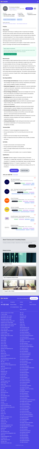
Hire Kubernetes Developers (25, 353)
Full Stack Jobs (4, 441)
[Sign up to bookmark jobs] (35, 8)
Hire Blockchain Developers (25, 430)
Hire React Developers (24, 375)
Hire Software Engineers (24, 329)
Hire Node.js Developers (24, 396)
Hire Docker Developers (24, 366)
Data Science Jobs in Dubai (6, 317)
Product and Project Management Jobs (8, 364)
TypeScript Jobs (4, 421)
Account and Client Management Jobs (8, 433)
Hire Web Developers (24, 442)
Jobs (2, 302)
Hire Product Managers (24, 409)
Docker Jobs (3, 384)
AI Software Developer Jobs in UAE (8, 320)
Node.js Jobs (3, 413)
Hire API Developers (24, 361)
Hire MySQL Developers (24, 391)
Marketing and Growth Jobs (6, 442)
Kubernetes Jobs (4, 371)
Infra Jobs (3, 429)
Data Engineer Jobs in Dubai (6, 316)
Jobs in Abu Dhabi (4, 329)
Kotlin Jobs (22, 322)
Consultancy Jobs (4, 403)
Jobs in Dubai (3, 337)
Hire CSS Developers (24, 393)
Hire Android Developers (24, 411)
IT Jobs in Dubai (4, 314)
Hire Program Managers (24, 419)
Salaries (21, 304)
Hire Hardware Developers (25, 432)
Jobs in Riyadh (3, 338)
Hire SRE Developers (24, 427)
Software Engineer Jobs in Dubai (7, 312)
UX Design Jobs (4, 438)
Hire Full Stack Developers (25, 424)
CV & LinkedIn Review (14, 307)
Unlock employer (12, 8)
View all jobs (15, 174)
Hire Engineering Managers (25, 407)
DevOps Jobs (3, 356)
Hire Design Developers (24, 438)
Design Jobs (22, 324)
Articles (21, 302)
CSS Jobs (3, 410)
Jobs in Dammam (4, 346)
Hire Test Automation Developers (26, 414)
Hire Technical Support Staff (25, 362)
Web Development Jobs (24, 327)
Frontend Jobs (3, 400)
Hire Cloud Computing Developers (26, 335)
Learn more (32, 246)
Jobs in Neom (3, 342)
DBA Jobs (22, 319)
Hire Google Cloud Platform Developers (27, 399)
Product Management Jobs (6, 426)
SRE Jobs (22, 312)
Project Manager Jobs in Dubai (7, 330)
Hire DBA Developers (24, 433)
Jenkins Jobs (3, 420)
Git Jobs (2, 389)
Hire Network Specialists (24, 379)
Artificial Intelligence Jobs (6, 385)
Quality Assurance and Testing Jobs (8, 407)
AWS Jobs (3, 350)
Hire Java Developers (24, 351)
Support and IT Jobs (5, 359)
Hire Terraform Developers (25, 380)
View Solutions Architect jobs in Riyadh (9, 23)
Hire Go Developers (23, 398)
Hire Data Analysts (23, 364)
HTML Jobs (3, 411)
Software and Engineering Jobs (7, 348)
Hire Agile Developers (24, 348)
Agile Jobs (3, 366)
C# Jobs (2, 402)
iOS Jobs (21, 314)
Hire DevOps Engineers (24, 337)
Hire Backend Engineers (24, 372)
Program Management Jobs (6, 436)
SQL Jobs (3, 361)
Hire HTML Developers (24, 394)
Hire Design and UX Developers (26, 401)
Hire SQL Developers (24, 343)
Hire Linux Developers (24, 369)
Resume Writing (13, 304)
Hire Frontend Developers (25, 382)
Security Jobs (3, 353)
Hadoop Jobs (22, 325)
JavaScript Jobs (4, 372)
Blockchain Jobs (23, 316)
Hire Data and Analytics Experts (26, 344)
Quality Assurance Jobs (5, 439)
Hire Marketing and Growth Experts (27, 425)
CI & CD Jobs (3, 374)
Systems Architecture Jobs (6, 405)
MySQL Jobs (3, 408)
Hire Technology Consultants (25, 385)
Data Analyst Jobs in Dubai (6, 319)
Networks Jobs (4, 397)
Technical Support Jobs (5, 381)
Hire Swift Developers (24, 435)
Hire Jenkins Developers (24, 403)
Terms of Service (32, 304)
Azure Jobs (3, 376)
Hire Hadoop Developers (24, 440)
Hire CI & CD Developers (24, 356)
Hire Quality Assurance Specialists (26, 422)
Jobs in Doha (3, 340)
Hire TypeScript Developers (25, 404)
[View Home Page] (4, 1)
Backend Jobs (3, 390)
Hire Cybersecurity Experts (25, 333)
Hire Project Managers (24, 349)
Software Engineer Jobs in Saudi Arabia (8, 324)
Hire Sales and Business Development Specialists (27, 339)
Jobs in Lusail (3, 343)
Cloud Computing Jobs (5, 355)
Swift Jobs (22, 320)
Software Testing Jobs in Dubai (7, 335)
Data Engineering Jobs (5, 395)
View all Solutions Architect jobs (22, 23)
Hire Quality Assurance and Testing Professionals (26, 389)
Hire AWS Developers (24, 330)
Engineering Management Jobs (7, 425)
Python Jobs (3, 351)
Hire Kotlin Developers (24, 437)
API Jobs (2, 379)
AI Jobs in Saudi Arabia (5, 327)
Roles (21, 307)
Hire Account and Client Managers (26, 416)
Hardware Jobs (23, 317)
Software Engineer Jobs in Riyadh (7, 325)
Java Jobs (3, 369)
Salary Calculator (23, 309)
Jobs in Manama (4, 345)
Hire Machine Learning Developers (26, 359)
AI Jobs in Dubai (4, 332)
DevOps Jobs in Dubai (5, 333)
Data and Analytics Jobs (5, 363)
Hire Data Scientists (24, 374)
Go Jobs (2, 415)
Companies (12, 302)
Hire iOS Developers (24, 429)
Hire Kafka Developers (24, 417)
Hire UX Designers (23, 420)
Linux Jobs (3, 387)
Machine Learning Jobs (5, 377)
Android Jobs (3, 428)
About (30, 302)
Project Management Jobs (6, 368)
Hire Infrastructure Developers (26, 412)
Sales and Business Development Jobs (8, 358)
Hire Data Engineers (24, 377)
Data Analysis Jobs (4, 382)
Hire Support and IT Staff (25, 341)
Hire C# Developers (23, 383)
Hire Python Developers (24, 332)
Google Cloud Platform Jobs (6, 416)
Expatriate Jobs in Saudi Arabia (7, 322)
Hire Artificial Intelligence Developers (27, 367)
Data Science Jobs (4, 392)
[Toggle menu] (37, 2)
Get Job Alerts (34, 298)
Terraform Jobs (4, 398)
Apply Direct (29, 8)
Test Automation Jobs (5, 431)
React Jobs (3, 394)
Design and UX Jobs (5, 418)
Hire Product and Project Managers (26, 346)
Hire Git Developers (24, 370)
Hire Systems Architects (24, 387)
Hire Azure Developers (24, 357)
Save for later (24, 170)
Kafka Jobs (3, 434)
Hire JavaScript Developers (25, 354)
